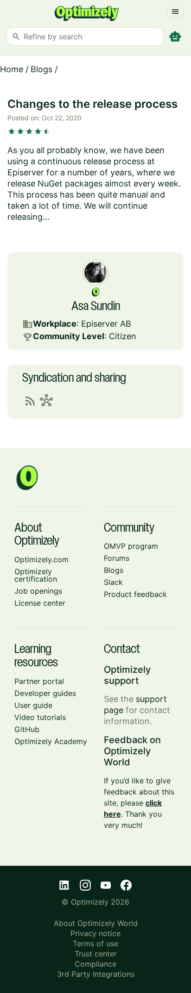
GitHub (26, 729)
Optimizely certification (35, 575)
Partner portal (39, 681)
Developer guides (45, 693)
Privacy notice (95, 933)
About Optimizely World (96, 923)
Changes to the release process (92, 104)
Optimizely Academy (50, 741)
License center (39, 603)
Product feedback (135, 594)
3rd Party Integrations (95, 974)
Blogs (41, 69)
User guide (33, 705)
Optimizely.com (41, 559)
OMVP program (131, 546)
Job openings (38, 591)
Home (11, 69)
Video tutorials (40, 717)
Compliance (95, 963)
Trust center (96, 953)
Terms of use (95, 943)
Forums (116, 558)
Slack (113, 582)
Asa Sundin (95, 307)
